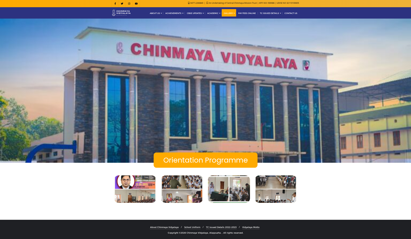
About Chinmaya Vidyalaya (164, 227)
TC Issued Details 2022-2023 (221, 227)
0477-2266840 (197, 2)
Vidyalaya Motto (250, 227)
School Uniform (192, 227)
